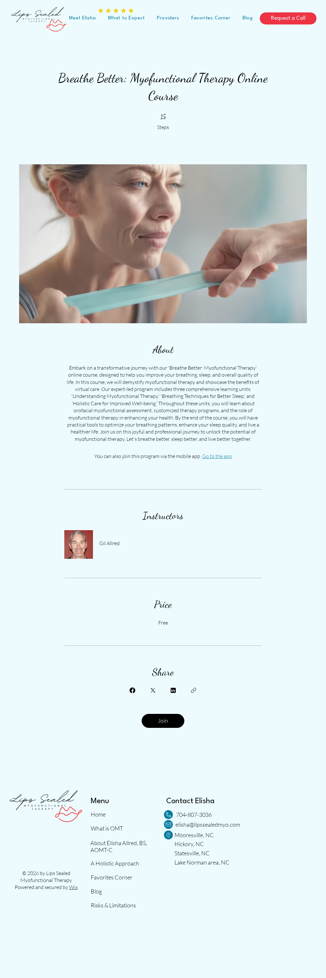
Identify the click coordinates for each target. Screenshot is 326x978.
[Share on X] (153, 690)
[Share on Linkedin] (173, 690)
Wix (73, 887)
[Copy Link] (193, 690)
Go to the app (217, 456)
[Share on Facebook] (132, 690)
